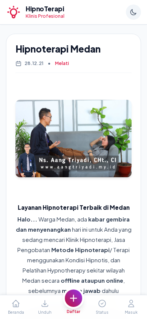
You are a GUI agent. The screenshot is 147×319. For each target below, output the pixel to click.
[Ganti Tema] (133, 12)
